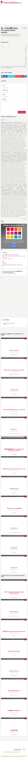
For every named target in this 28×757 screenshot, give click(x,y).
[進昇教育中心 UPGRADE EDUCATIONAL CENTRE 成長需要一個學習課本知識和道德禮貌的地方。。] (14, 619)
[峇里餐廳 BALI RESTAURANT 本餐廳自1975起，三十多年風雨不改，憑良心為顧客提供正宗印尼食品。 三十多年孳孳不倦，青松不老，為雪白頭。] (14, 698)
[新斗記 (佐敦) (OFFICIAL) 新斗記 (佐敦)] (14, 678)
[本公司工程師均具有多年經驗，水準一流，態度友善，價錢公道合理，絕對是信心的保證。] (14, 437)
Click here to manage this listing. (9, 273)
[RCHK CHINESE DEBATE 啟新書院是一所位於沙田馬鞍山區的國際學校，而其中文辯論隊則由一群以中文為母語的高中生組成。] (14, 639)
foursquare (4, 263)
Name (3, 85)
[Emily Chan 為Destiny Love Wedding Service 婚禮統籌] (14, 397)
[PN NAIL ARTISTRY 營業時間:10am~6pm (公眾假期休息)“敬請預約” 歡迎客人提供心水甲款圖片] (14, 599)
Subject (4, 94)
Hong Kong (11, 35)
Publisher (5, 324)
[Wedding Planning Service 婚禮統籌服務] (14, 417)
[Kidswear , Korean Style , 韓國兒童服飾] (14, 516)
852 (3, 260)
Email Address (5, 90)
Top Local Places (7, 751)
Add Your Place (17, 749)
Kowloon (11, 613)
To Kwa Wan (12, 633)
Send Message (21, 112)
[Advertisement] (6, 297)
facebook (4, 262)
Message (4, 99)
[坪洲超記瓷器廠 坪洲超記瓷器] (14, 718)
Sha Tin (11, 672)
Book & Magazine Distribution (9, 323)
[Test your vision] (14, 236)
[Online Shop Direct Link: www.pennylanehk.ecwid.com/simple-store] (14, 555)
